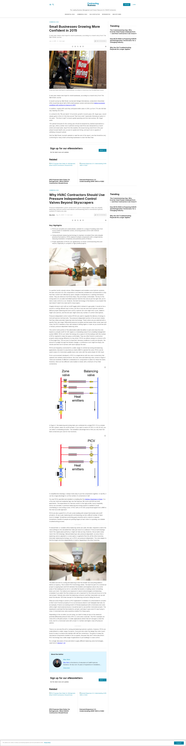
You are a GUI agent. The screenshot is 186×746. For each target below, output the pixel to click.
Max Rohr (52, 215)
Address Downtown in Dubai (93, 499)
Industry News (117, 14)
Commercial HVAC (82, 14)
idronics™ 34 (61, 637)
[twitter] (78, 46)
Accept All (179, 743)
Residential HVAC (70, 14)
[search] (53, 4)
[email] (83, 46)
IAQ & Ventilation (95, 14)
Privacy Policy (47, 742)
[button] (50, 4)
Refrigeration (106, 14)
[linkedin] (75, 46)
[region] (93, 743)
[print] (105, 46)
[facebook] (72, 46)
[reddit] (80, 46)
